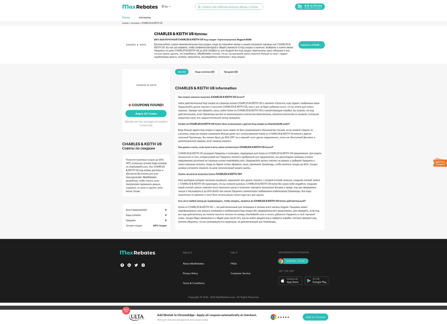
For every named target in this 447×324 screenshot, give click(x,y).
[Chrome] (310, 6)
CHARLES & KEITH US (151, 22)
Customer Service (241, 273)
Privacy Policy (190, 273)
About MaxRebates (193, 263)
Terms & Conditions (193, 283)
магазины (135, 22)
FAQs (234, 263)
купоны (125, 22)
